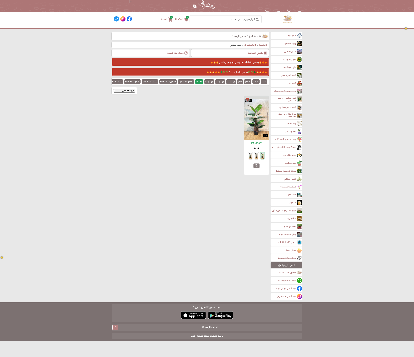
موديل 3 (209, 81)
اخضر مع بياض (186, 81)
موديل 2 (220, 81)
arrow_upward (115, 327)
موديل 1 (231, 81)
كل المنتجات (250, 44)
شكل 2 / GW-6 (114, 81)
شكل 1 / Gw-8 (150, 81)
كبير (240, 81)
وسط (199, 81)
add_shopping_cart (256, 165)
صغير (247, 81)
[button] (182, 19)
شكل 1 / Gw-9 (132, 81)
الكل (264, 81)
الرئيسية (263, 44)
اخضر (256, 81)
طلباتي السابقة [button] (257, 53)
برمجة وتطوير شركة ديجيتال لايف (207, 336)
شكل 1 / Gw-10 (168, 81)
